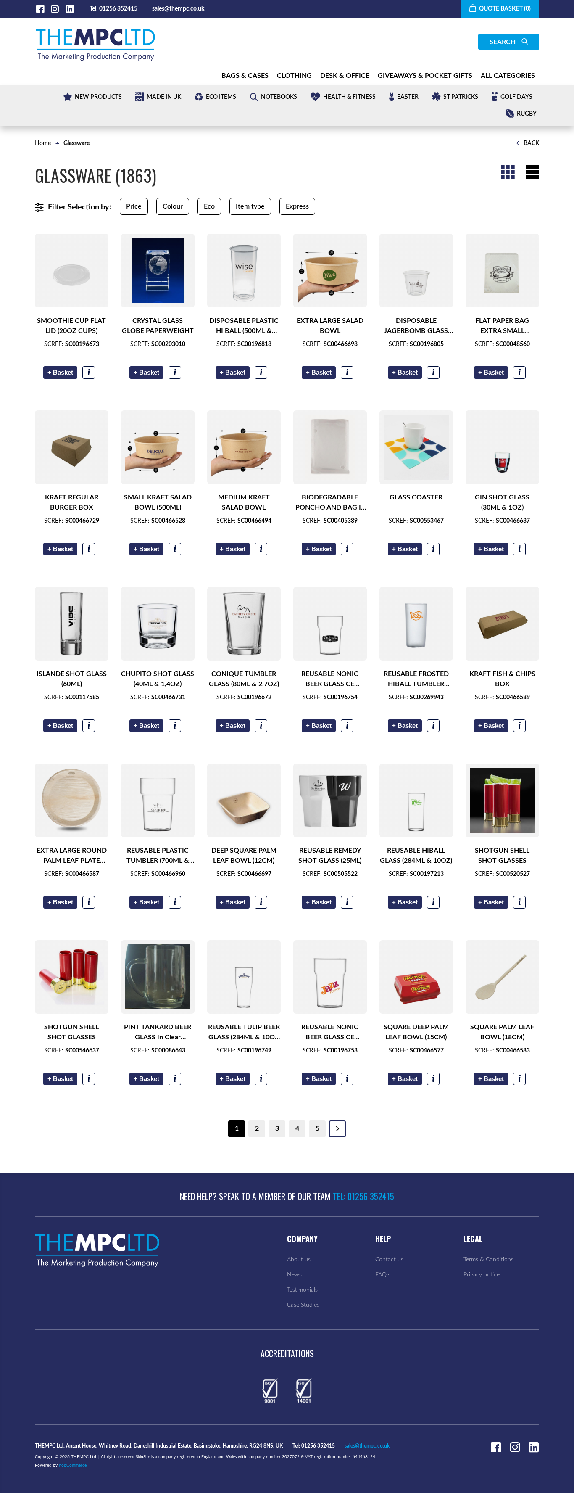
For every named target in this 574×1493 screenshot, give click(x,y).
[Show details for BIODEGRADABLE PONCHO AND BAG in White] (330, 447)
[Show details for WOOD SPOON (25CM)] (502, 977)
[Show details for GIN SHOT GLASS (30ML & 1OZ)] (502, 447)
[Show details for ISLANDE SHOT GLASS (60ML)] (71, 624)
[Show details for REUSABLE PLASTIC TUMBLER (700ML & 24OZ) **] (158, 800)
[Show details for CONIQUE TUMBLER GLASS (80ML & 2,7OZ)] (244, 624)
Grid (507, 172)
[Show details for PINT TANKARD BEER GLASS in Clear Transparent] (158, 977)
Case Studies (303, 1305)
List (532, 172)
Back (530, 143)
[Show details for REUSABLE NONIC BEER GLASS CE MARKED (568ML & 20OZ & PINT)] (330, 977)
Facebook (40, 9)
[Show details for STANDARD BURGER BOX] (416, 977)
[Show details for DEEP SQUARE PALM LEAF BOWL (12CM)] (244, 800)
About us (299, 1260)
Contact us (389, 1260)
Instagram (55, 9)
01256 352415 (118, 9)
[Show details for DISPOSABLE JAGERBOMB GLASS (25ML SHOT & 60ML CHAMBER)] (416, 270)
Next (337, 1128)
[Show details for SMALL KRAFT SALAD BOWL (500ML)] (158, 447)
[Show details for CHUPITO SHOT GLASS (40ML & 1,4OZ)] (158, 624)
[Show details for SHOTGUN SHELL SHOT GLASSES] (502, 800)
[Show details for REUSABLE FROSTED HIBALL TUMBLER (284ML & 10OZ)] (416, 624)
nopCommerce (73, 1465)
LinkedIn (69, 9)
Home (43, 143)
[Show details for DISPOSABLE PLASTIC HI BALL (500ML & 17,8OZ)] (244, 270)
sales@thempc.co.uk (178, 9)
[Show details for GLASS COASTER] (416, 447)
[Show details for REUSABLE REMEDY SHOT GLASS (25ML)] (330, 800)
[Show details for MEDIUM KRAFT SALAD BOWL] (244, 447)
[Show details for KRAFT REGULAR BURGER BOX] (71, 447)
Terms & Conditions (488, 1260)
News (294, 1275)
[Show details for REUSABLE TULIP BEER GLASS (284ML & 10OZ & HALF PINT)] (244, 977)
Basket (60, 372)
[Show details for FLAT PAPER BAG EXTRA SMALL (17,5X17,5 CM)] (502, 270)
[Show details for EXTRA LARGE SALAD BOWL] (330, 270)
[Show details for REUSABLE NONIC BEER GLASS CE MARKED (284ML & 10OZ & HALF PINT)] (330, 624)
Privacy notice (481, 1275)
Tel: (94, 9)
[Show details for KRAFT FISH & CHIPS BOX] (502, 624)
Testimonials (302, 1290)
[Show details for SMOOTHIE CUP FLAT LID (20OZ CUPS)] (71, 270)
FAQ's (382, 1275)
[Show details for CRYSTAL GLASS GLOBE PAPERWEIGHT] (158, 270)
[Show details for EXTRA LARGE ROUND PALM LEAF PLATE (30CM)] (71, 800)
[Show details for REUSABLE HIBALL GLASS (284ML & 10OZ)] (416, 800)
